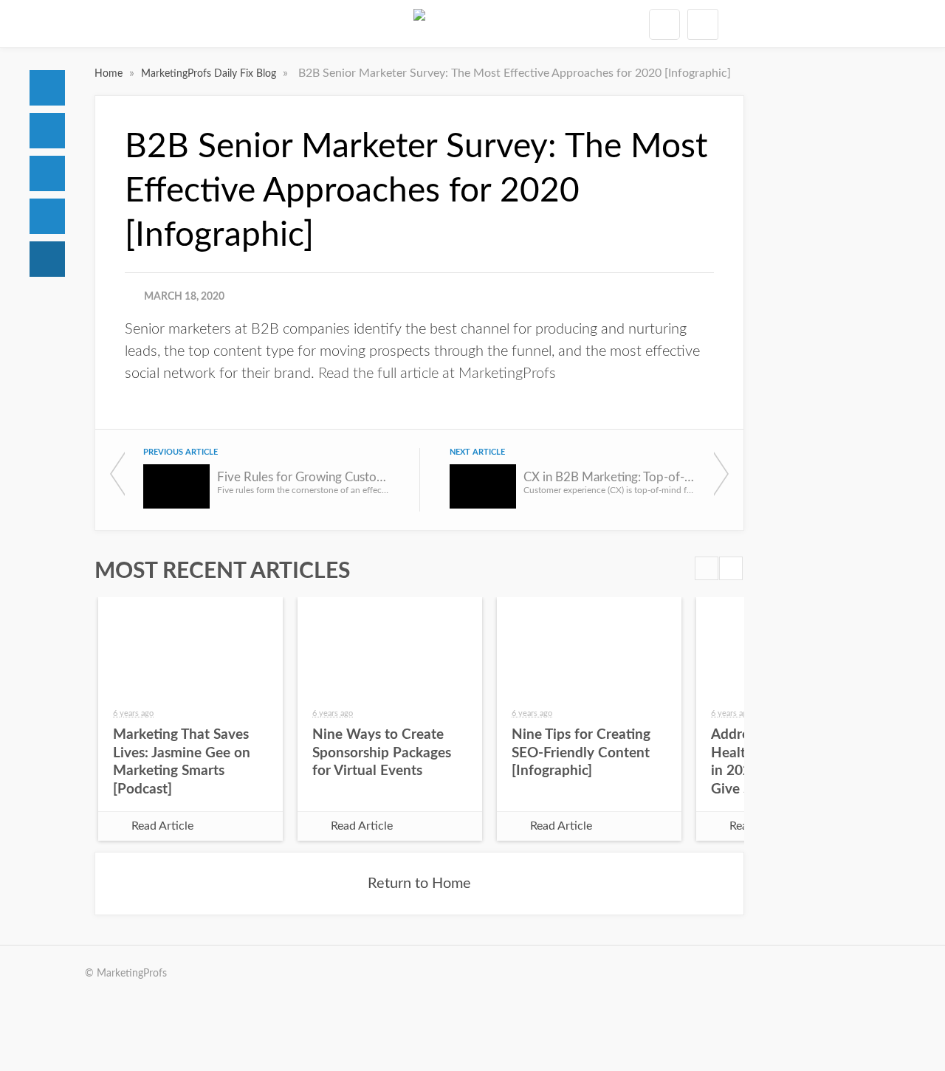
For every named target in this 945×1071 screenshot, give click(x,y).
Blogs (47, 259)
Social (47, 173)
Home (47, 88)
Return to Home (419, 883)
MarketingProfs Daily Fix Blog (210, 74)
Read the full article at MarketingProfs (437, 373)
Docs (47, 130)
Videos (47, 216)
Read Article (162, 826)
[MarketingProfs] (419, 23)
